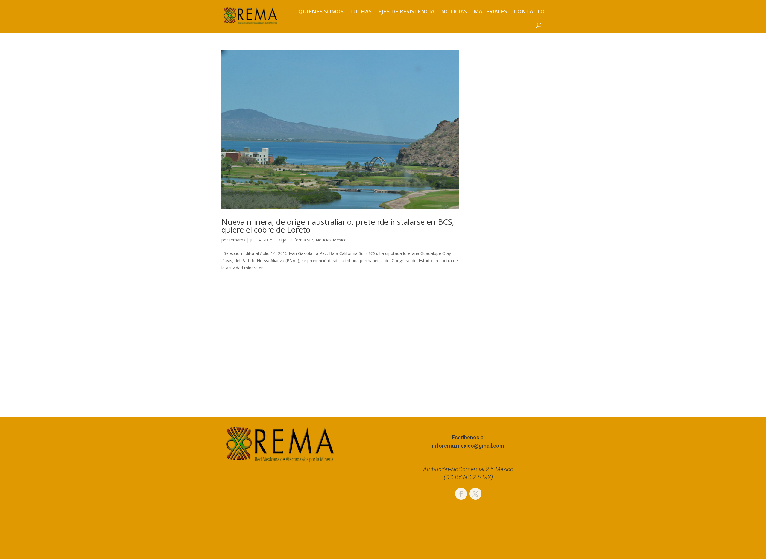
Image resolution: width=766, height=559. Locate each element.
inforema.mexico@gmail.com (468, 446)
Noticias (454, 11)
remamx (237, 240)
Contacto (529, 11)
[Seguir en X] (475, 494)
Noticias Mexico (331, 240)
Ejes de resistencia (406, 11)
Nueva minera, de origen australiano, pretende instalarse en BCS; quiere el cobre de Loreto (337, 225)
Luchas (361, 11)
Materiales (490, 11)
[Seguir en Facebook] (461, 494)
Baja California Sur (295, 240)
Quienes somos (321, 11)
